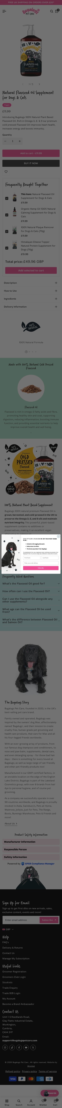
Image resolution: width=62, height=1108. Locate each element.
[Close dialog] (58, 536)
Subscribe (41, 568)
